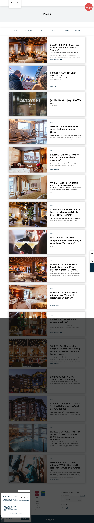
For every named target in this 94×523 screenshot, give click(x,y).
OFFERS (36, 505)
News (36, 499)
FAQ (35, 509)
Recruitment (38, 507)
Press (36, 497)
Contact (37, 503)
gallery (37, 501)
